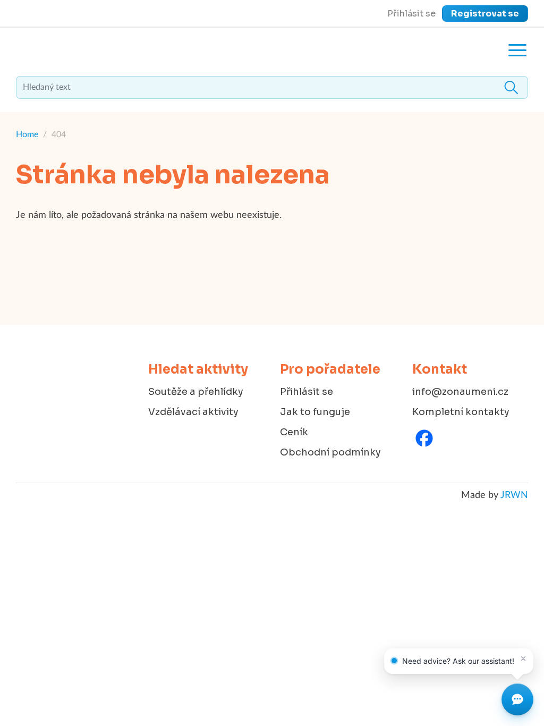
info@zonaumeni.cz (460, 392)
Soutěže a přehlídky (195, 392)
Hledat (511, 87)
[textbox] (272, 87)
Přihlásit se (411, 13)
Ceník (294, 432)
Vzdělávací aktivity (193, 412)
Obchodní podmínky (330, 452)
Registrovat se (485, 13)
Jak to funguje (315, 412)
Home (27, 134)
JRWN (514, 495)
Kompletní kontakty (460, 412)
